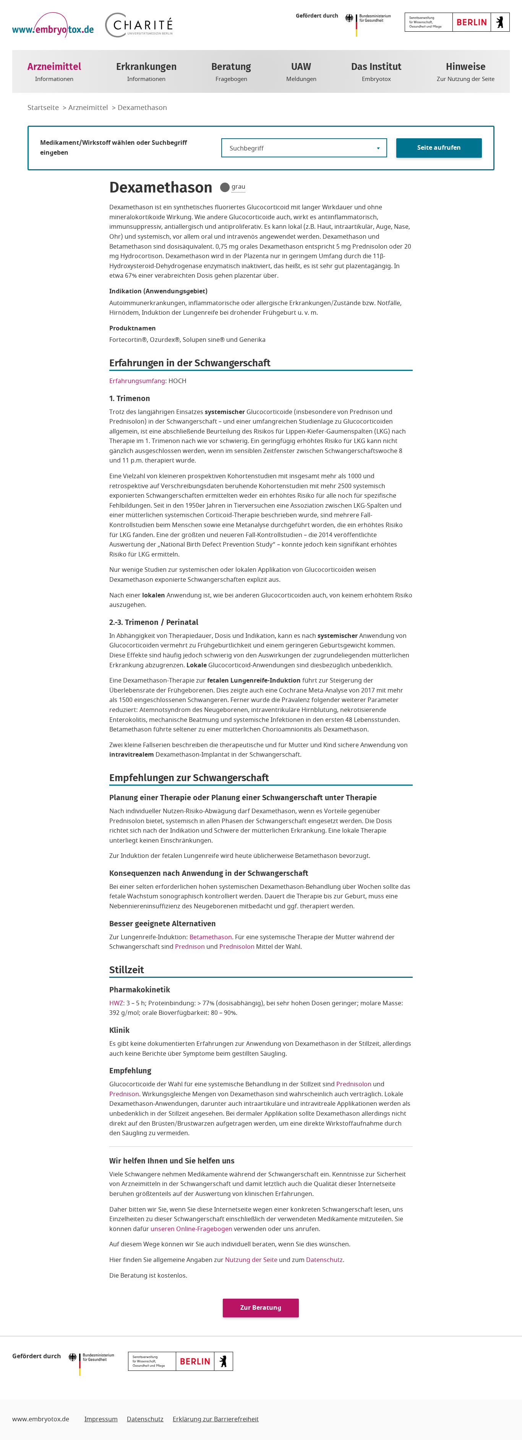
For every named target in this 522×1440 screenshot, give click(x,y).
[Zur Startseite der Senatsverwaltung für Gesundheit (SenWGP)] (457, 22)
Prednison (190, 946)
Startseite (44, 108)
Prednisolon (237, 946)
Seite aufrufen (439, 147)
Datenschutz (324, 1260)
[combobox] (304, 148)
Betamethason (211, 937)
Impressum (101, 1419)
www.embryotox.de (40, 1419)
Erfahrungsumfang (137, 381)
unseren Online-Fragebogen (191, 1229)
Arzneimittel (89, 108)
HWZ (116, 1003)
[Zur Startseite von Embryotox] (53, 25)
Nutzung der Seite (251, 1260)
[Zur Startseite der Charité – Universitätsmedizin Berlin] (138, 25)
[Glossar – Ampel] (225, 187)
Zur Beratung (260, 1307)
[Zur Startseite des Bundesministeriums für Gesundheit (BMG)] (370, 25)
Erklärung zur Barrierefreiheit (216, 1419)
